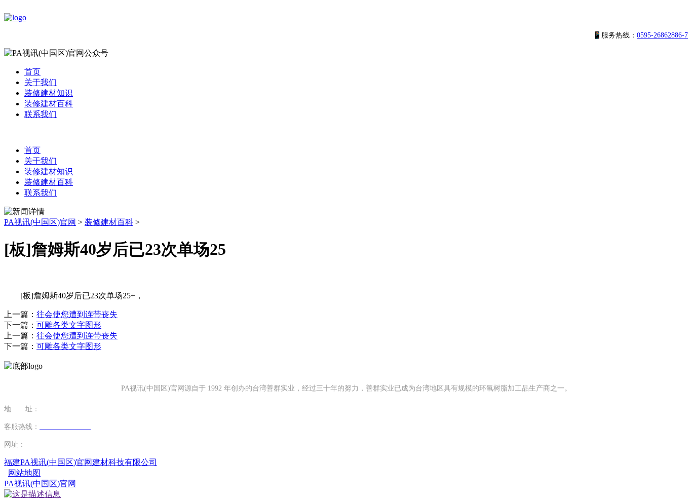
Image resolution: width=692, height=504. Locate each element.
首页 (32, 71)
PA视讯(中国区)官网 (40, 222)
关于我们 (40, 82)
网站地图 (24, 473)
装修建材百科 (48, 103)
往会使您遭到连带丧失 (77, 314)
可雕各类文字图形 (68, 325)
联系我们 (40, 114)
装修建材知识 (48, 93)
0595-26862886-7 (662, 35)
